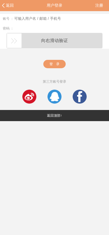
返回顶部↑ (54, 116)
